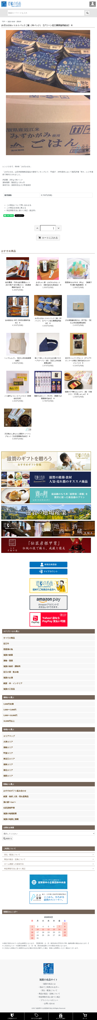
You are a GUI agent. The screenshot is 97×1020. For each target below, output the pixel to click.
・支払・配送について (48, 990)
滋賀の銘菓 (8, 655)
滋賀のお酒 (8, 677)
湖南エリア (8, 747)
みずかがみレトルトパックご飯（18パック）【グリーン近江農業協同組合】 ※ (48, 320)
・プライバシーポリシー (48, 1000)
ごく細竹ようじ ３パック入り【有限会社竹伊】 (17, 397)
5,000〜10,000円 (10, 715)
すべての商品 (9, 638)
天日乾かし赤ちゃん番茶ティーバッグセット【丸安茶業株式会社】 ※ (18, 435)
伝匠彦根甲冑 (9, 807)
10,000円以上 (9, 721)
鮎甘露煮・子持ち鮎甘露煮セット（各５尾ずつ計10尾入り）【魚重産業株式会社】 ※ (18, 284)
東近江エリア (9, 758)
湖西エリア (8, 775)
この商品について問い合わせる (19, 205)
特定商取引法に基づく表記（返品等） (22, 210)
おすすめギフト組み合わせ (14, 790)
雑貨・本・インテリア (12, 683)
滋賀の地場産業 (10, 813)
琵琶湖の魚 (8, 649)
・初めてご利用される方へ (48, 987)
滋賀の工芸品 (9, 689)
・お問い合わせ (48, 1003)
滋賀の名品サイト (48, 979)
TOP (3, 21)
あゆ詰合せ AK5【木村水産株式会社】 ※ (17, 321)
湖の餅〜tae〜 (9, 802)
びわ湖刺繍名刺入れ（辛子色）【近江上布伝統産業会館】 (78, 321)
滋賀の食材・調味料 (14, 21)
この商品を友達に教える (16, 208)
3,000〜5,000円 (9, 709)
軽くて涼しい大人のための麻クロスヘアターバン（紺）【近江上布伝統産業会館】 (48, 360)
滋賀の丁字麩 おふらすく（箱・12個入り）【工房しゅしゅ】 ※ (78, 393)
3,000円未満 (8, 704)
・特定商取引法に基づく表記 (48, 997)
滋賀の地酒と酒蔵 (11, 819)
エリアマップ (9, 736)
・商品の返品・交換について (48, 994)
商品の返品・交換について (14, 859)
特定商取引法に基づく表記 (14, 869)
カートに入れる (50, 237)
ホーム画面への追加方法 (14, 864)
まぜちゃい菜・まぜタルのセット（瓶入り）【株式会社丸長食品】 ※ (48, 283)
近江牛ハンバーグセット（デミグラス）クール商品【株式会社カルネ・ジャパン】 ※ (78, 360)
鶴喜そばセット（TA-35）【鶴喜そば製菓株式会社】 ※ (48, 397)
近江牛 (6, 643)
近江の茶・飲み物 (11, 672)
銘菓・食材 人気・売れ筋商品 (16, 796)
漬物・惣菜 (8, 660)
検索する (9, 838)
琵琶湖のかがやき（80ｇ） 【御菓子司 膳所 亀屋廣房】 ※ (78, 283)
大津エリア (8, 741)
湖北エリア (8, 770)
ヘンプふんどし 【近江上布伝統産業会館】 (17, 359)
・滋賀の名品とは (48, 984)
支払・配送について (12, 855)
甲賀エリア (8, 753)
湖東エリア (8, 764)
